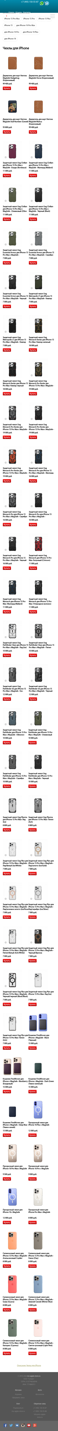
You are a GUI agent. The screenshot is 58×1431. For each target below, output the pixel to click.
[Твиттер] (11, 1426)
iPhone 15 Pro (29, 19)
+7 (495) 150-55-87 (40, 1408)
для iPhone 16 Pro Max (25, 25)
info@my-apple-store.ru (40, 1416)
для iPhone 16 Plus (30, 32)
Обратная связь (40, 1404)
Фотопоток (40, 1394)
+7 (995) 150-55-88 (40, 1411)
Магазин (18, 1390)
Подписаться (18, 1408)
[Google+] (35, 1426)
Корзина (18, 1394)
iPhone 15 (8, 25)
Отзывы (18, 12)
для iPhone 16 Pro (11, 32)
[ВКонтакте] (17, 1426)
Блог (18, 1404)
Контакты (27, 12)
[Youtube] (29, 1426)
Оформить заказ (18, 1398)
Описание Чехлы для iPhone (29, 1366)
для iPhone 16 (10, 39)
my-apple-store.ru (33, 1376)
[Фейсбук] (5, 1426)
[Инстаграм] (23, 1426)
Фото (40, 1390)
